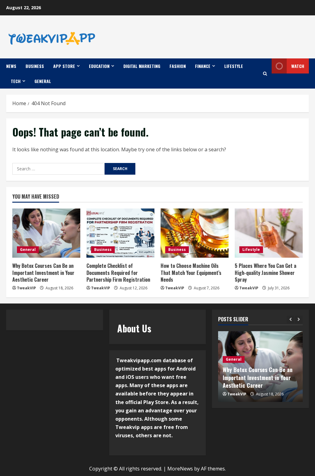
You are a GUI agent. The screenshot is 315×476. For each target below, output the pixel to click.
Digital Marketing (141, 66)
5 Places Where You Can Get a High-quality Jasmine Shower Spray (265, 272)
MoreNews (180, 468)
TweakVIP (26, 288)
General (42, 81)
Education (99, 66)
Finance (202, 66)
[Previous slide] (290, 319)
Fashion (177, 66)
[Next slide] (299, 319)
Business (35, 66)
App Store (64, 66)
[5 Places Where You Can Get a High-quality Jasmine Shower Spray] (269, 233)
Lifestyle (233, 66)
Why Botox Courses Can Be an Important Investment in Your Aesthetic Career (43, 272)
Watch (297, 66)
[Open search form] (265, 74)
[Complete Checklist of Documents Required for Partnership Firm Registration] (120, 233)
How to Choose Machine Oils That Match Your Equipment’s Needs (191, 272)
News (11, 66)
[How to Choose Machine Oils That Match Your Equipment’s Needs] (195, 233)
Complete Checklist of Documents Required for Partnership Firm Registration (118, 272)
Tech (16, 81)
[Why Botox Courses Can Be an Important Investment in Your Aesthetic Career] (46, 233)
